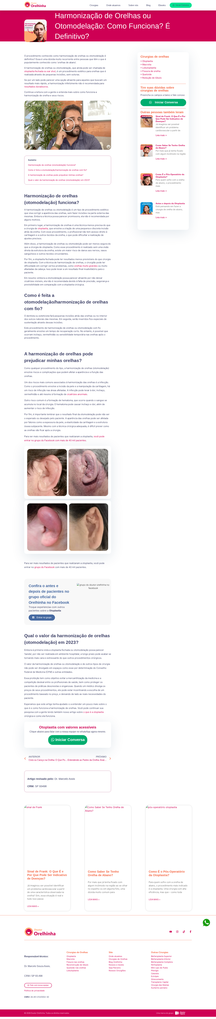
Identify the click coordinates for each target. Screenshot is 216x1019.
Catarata (155, 973)
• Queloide (146, 74)
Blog (148, 5)
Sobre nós (133, 5)
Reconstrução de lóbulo (77, 965)
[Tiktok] (184, 931)
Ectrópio (155, 976)
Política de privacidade (34, 990)
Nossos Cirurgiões (117, 970)
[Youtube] (170, 931)
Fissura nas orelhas (75, 962)
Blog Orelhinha (115, 962)
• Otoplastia (146, 61)
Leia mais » (161, 135)
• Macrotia (145, 64)
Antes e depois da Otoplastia (170, 203)
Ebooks (162, 5)
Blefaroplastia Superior (161, 956)
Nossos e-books (116, 965)
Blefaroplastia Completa (162, 962)
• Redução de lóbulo (151, 77)
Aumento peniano (159, 988)
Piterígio (155, 970)
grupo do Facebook (44, 567)
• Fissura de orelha (150, 71)
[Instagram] (177, 931)
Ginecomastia (157, 979)
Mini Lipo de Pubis (159, 968)
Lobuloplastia (73, 970)
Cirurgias (94, 5)
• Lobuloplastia (148, 67)
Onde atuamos (113, 5)
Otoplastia (71, 956)
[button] (67, 125)
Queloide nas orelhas (76, 968)
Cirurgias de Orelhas (118, 959)
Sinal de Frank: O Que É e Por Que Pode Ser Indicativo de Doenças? (170, 118)
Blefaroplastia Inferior (161, 959)
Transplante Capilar (160, 982)
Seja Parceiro (115, 968)
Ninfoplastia (156, 965)
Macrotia (70, 959)
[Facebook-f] (190, 931)
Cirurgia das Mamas (160, 985)
